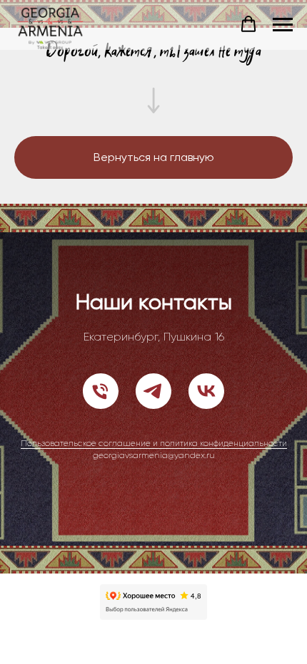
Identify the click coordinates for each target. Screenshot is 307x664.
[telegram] (153, 391)
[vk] (206, 391)
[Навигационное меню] (283, 25)
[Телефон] (101, 391)
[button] (248, 24)
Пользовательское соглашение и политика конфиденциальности (154, 443)
